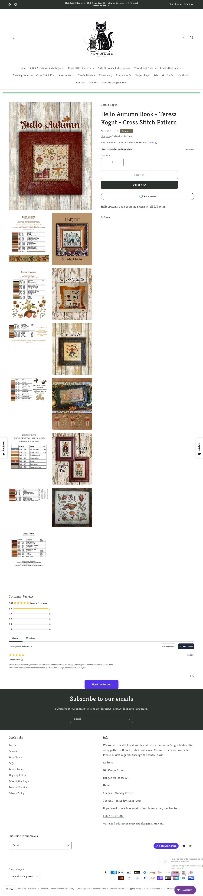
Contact (13, 751)
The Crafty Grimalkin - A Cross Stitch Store (36, 888)
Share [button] (107, 217)
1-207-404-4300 (113, 816)
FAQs (11, 763)
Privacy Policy (16, 793)
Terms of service (116, 888)
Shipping (105, 136)
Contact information (153, 888)
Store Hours (15, 757)
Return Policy (16, 769)
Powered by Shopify (65, 888)
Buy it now (139, 184)
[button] (12, 37)
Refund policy (84, 888)
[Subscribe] (129, 719)
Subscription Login (19, 781)
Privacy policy (99, 888)
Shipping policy (134, 888)
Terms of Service (18, 787)
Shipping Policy (17, 775)
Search (12, 745)
